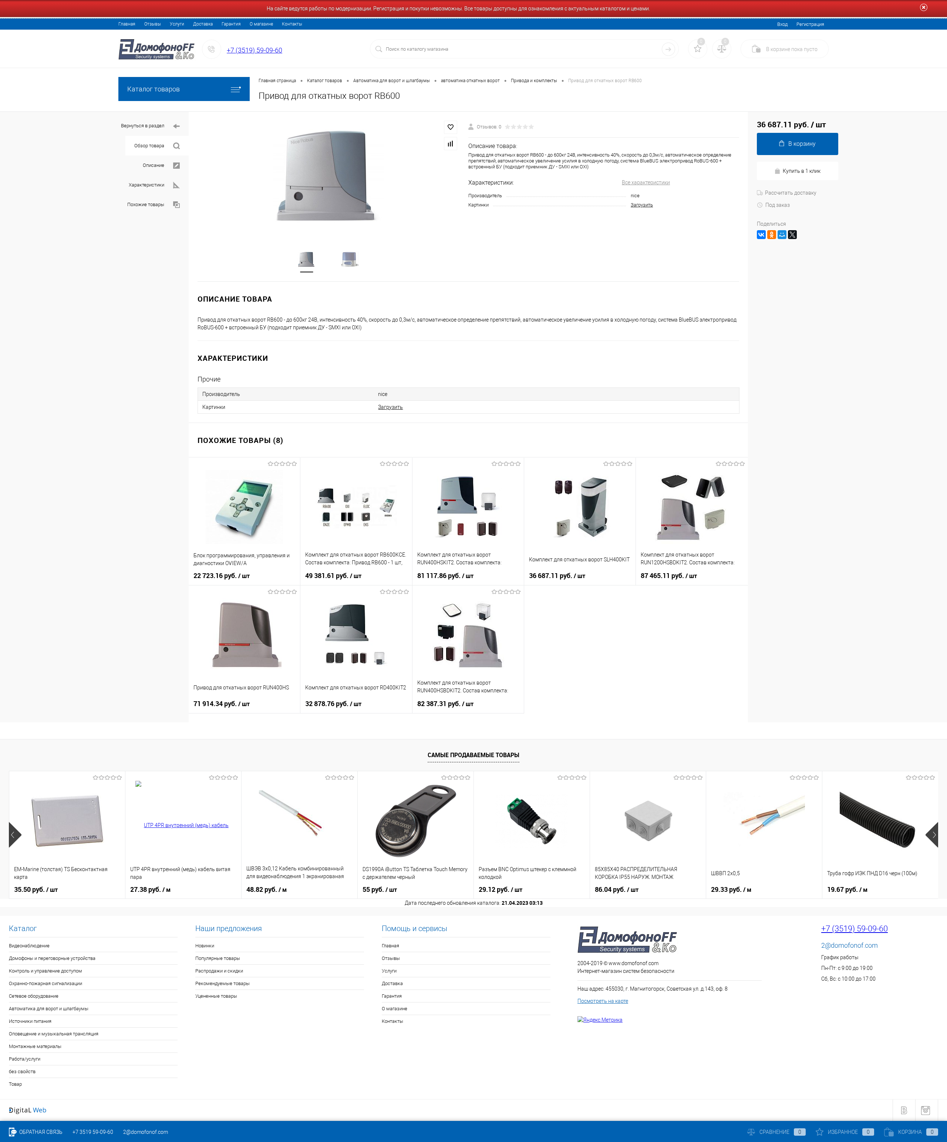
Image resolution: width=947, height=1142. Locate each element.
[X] (792, 234)
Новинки (204, 945)
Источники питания (30, 1021)
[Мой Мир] (782, 234)
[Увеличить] (328, 176)
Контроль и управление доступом (45, 971)
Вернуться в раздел (142, 125)
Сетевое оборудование (33, 996)
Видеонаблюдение (29, 945)
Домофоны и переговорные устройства (52, 958)
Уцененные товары (216, 996)
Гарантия (231, 24)
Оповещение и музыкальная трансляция (53, 1034)
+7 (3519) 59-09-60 (254, 50)
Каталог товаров (153, 89)
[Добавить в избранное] (450, 127)
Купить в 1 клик (801, 171)
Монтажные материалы (35, 1046)
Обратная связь (40, 1132)
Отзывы (152, 24)
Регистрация (810, 24)
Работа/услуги (24, 1059)
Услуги (177, 24)
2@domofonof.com (849, 945)
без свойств (22, 1071)
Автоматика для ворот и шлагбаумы (48, 1008)
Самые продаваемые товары (473, 755)
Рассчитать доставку (790, 193)
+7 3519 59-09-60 (93, 1132)
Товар (15, 1084)
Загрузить (642, 205)
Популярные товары (217, 958)
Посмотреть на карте (602, 1001)
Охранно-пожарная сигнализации (45, 983)
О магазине (261, 24)
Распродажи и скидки (219, 971)
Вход (782, 24)
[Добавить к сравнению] (450, 143)
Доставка (203, 24)
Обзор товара (149, 145)
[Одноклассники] (771, 234)
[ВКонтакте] (761, 234)
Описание (153, 165)
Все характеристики (646, 182)
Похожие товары (145, 204)
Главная (126, 24)
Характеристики (146, 185)
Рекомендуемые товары (222, 983)
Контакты (292, 24)
